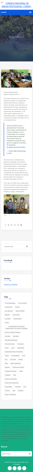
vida (13, 390)
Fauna (7, 348)
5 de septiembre (10, 303)
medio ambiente (15, 363)
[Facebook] (10, 468)
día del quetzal (10, 344)
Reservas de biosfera (12, 383)
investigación (15, 355)
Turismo (7, 390)
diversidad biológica (11, 340)
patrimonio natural (10, 371)
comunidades (17, 318)
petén (21, 371)
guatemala (20, 348)
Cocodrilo (7, 318)
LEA (6, 359)
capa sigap (16, 314)
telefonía (18, 386)
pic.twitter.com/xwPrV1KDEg (16, 147)
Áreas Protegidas (10, 394)
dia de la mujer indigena (12, 332)
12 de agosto (22, 303)
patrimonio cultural (18, 367)
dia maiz (7, 336)
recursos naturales (11, 379)
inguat (7, 355)
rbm (14, 375)
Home (15, 42)
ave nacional (9, 311)
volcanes (20, 390)
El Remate (20, 344)
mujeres (7, 367)
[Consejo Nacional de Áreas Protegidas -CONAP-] (16, 4)
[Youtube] (24, 468)
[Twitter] (15, 468)
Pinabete (7, 375)
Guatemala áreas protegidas (14, 351)
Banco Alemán (20, 311)
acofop (17, 307)
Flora (12, 348)
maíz (6, 363)
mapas (21, 359)
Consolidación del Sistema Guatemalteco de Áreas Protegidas (16, 327)
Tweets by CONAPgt (10, 284)
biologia (7, 314)
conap (7, 322)
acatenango (8, 307)
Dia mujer (16, 336)
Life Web (13, 359)
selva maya (8, 386)
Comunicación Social (10, 92)
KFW (23, 355)
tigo (24, 386)
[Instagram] (19, 468)
